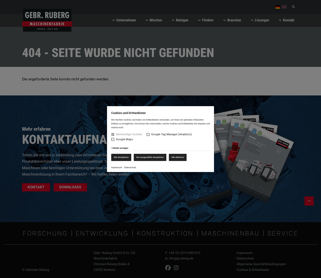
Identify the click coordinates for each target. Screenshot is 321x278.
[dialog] (160, 139)
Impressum (116, 167)
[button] (148, 134)
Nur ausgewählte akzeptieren (150, 157)
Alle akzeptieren (121, 157)
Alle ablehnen (177, 157)
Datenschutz (130, 167)
